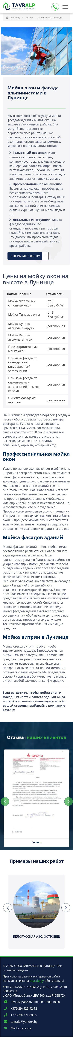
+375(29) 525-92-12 (23, 1008)
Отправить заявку (25, 256)
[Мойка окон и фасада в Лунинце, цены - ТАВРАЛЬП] (19, 6)
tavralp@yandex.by (23, 1022)
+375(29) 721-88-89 (23, 1015)
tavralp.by (37, 981)
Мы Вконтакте (20, 1028)
